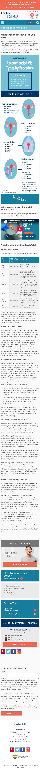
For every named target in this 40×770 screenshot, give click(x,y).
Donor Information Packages (20, 623)
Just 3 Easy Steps (10, 555)
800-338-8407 (22, 737)
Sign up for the (11, 610)
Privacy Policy (20, 767)
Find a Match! (20, 564)
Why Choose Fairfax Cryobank (15, 588)
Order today (20, 644)
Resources (9, 593)
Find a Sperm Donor (20, 543)
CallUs (37, 18)
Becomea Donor (32, 18)
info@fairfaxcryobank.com (22, 741)
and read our (12, 614)
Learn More (30, 7)
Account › (30, 22)
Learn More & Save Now (23, 4)
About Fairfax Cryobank (13, 586)
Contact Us (9, 595)
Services (8, 590)
